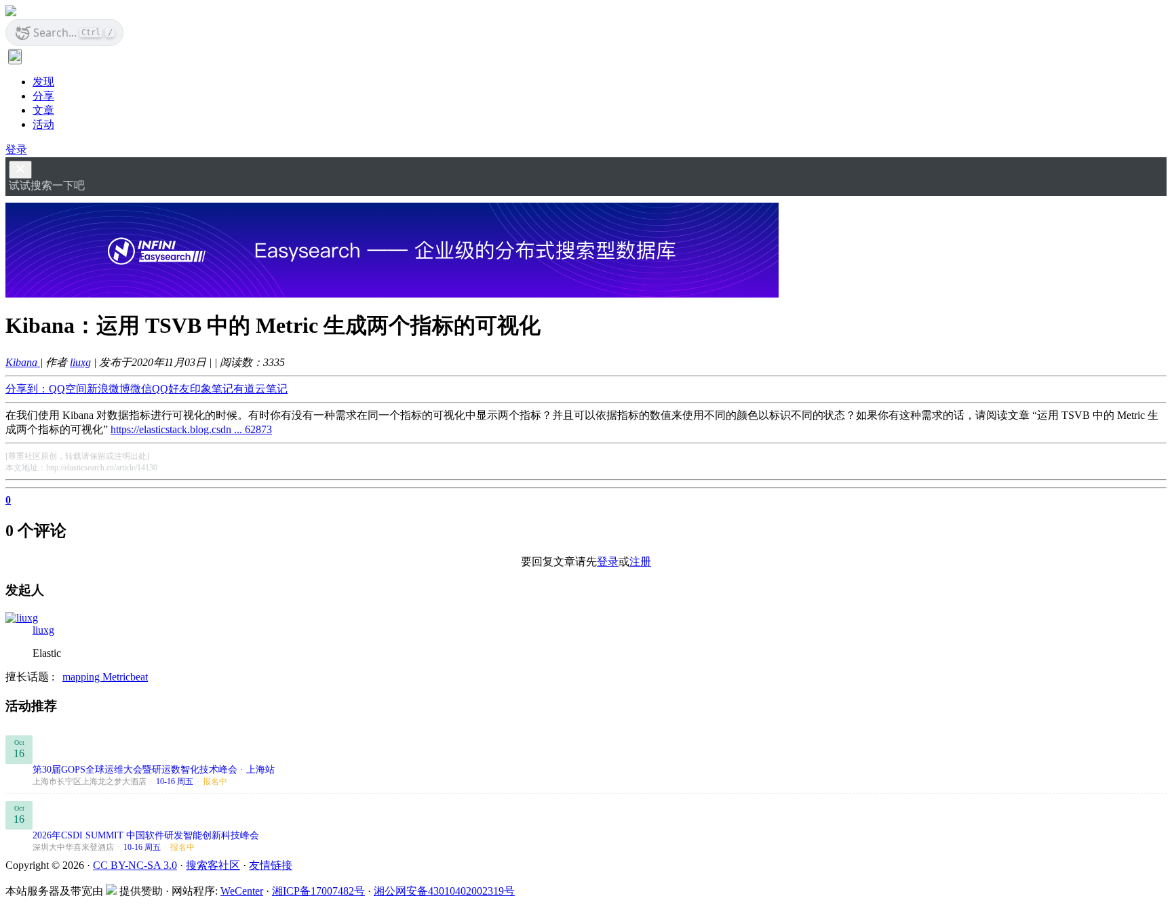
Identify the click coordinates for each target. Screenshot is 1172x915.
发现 (43, 81)
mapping (82, 677)
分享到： (27, 388)
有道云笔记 (260, 388)
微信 (141, 388)
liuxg (80, 362)
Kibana (22, 362)
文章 (43, 110)
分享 (43, 96)
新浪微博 (108, 388)
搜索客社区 (213, 865)
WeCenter (241, 891)
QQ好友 (171, 388)
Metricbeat (125, 677)
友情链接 (270, 865)
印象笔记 (211, 388)
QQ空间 (68, 388)
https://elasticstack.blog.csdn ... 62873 (191, 429)
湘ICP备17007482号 (318, 891)
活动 (43, 124)
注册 (640, 561)
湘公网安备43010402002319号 (444, 891)
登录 (16, 149)
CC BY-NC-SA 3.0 (135, 865)
